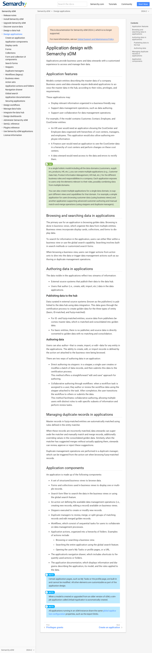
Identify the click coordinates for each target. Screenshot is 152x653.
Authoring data (140, 48)
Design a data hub (12, 30)
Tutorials (113, 4)
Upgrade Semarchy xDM (15, 23)
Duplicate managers (14, 71)
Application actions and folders (19, 86)
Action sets (10, 82)
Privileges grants (54, 627)
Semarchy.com (97, 4)
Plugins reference (11, 127)
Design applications (13, 34)
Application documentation (17, 97)
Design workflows (12, 105)
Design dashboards (12, 116)
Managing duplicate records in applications (140, 54)
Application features (140, 26)
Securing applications (15, 101)
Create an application (15, 38)
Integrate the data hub (14, 112)
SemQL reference (11, 124)
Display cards (11, 45)
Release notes (10, 15)
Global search (11, 93)
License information (13, 135)
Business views (12, 78)
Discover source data (13, 26)
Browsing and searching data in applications (139, 32)
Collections (10, 53)
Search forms (11, 63)
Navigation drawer (13, 89)
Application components (16, 42)
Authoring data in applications (139, 38)
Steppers (9, 67)
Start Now (143, 4)
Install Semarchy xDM (13, 19)
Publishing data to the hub (141, 44)
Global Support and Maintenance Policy (95, 39)
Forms (8, 49)
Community (126, 4)
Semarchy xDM (9, 11)
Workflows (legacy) (14, 74)
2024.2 (144, 11)
